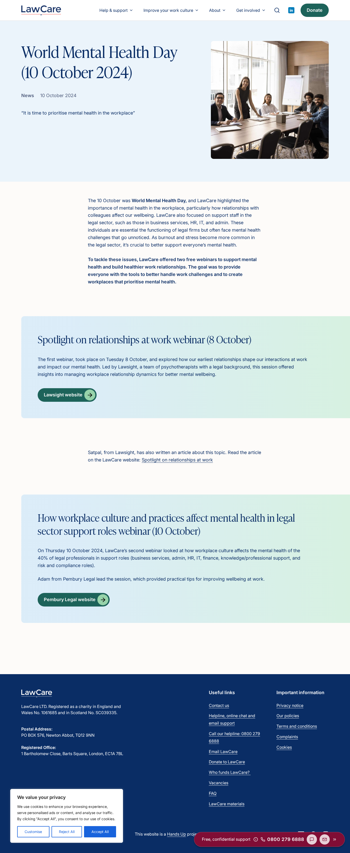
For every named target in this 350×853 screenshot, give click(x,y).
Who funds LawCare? (230, 772)
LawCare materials (226, 803)
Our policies (287, 715)
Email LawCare (223, 751)
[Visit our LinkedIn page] (291, 10)
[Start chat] (312, 839)
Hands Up (176, 834)
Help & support (113, 10)
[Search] (277, 10)
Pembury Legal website (70, 599)
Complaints (287, 736)
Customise (33, 831)
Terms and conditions (296, 726)
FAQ (213, 793)
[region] (66, 816)
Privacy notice (289, 705)
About (214, 10)
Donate (315, 10)
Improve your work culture (168, 10)
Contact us (219, 705)
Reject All (67, 831)
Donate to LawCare (227, 761)
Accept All (100, 831)
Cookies (284, 747)
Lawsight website (63, 394)
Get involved (248, 10)
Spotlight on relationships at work (177, 460)
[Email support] (325, 839)
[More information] (255, 839)
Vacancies (218, 782)
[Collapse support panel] (334, 839)
